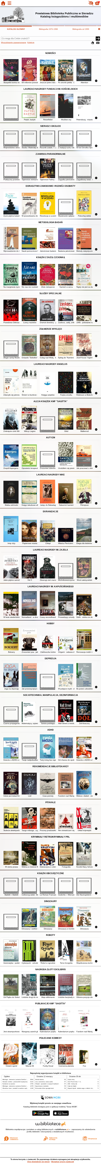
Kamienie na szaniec (8, 1084)
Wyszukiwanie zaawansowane (13, 42)
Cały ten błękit (72, 1086)
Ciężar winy (71, 1079)
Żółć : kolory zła (72, 1084)
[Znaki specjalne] (98, 42)
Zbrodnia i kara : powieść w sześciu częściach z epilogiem (19, 1088)
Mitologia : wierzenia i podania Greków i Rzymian (17, 1079)
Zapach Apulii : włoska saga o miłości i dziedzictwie (83, 1088)
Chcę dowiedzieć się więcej (38, 1162)
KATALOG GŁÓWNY (16, 29)
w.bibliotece (61, 1129)
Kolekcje (30, 42)
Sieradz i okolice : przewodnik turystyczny (14, 1081)
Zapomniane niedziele (42, 1086)
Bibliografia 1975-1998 (48, 29)
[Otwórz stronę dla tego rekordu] (11, 70)
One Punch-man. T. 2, (74, 1081)
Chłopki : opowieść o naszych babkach (47, 1084)
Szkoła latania (39, 1079)
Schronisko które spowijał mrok (44, 1088)
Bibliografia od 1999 (80, 29)
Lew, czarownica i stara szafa (44, 1081)
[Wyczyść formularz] (92, 42)
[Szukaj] (98, 38)
